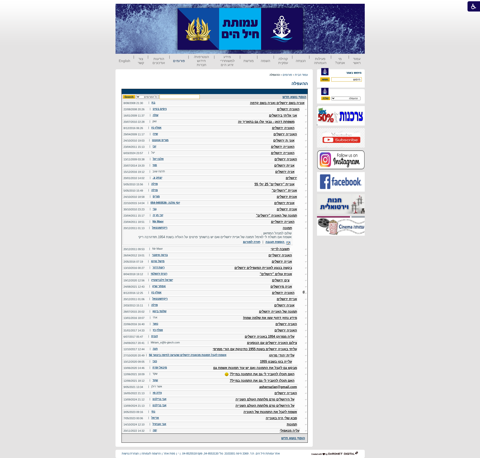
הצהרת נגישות (130, 453)
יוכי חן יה (158, 215)
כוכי (154, 361)
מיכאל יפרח (159, 367)
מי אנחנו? (340, 61)
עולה (155, 115)
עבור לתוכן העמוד (312, 9)
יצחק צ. (157, 177)
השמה (265, 61)
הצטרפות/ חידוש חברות (201, 61)
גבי (154, 208)
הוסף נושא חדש (294, 97)
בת (153, 102)
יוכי (154, 146)
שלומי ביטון (159, 311)
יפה (155, 430)
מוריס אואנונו (160, 140)
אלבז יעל (158, 158)
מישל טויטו (157, 261)
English (124, 61)
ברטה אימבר (160, 254)
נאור (155, 323)
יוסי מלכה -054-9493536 (165, 202)
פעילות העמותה (320, 61)
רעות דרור (158, 267)
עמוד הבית (301, 74)
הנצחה (301, 61)
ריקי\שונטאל (159, 227)
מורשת (249, 61)
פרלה (154, 183)
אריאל (155, 417)
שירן (155, 133)
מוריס (156, 196)
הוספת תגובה (275, 242)
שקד (155, 380)
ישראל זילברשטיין (162, 279)
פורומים (179, 61)
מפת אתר (169, 453)
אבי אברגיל (159, 423)
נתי (153, 411)
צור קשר (141, 61)
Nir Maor (158, 221)
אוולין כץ (156, 127)
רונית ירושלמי (159, 273)
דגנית (154, 336)
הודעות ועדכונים (158, 61)
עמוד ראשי (356, 61)
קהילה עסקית (283, 61)
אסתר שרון (159, 286)
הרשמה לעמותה (151, 453)
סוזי (154, 165)
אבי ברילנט (159, 398)
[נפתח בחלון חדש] (341, 124)
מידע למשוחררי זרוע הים (227, 61)
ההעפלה (300, 83)
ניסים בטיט (160, 108)
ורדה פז (157, 392)
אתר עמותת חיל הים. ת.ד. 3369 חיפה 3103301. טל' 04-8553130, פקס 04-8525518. (231, 453)
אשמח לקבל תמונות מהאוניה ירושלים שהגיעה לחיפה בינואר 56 (187, 354)
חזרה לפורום (251, 242)
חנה (155, 348)
